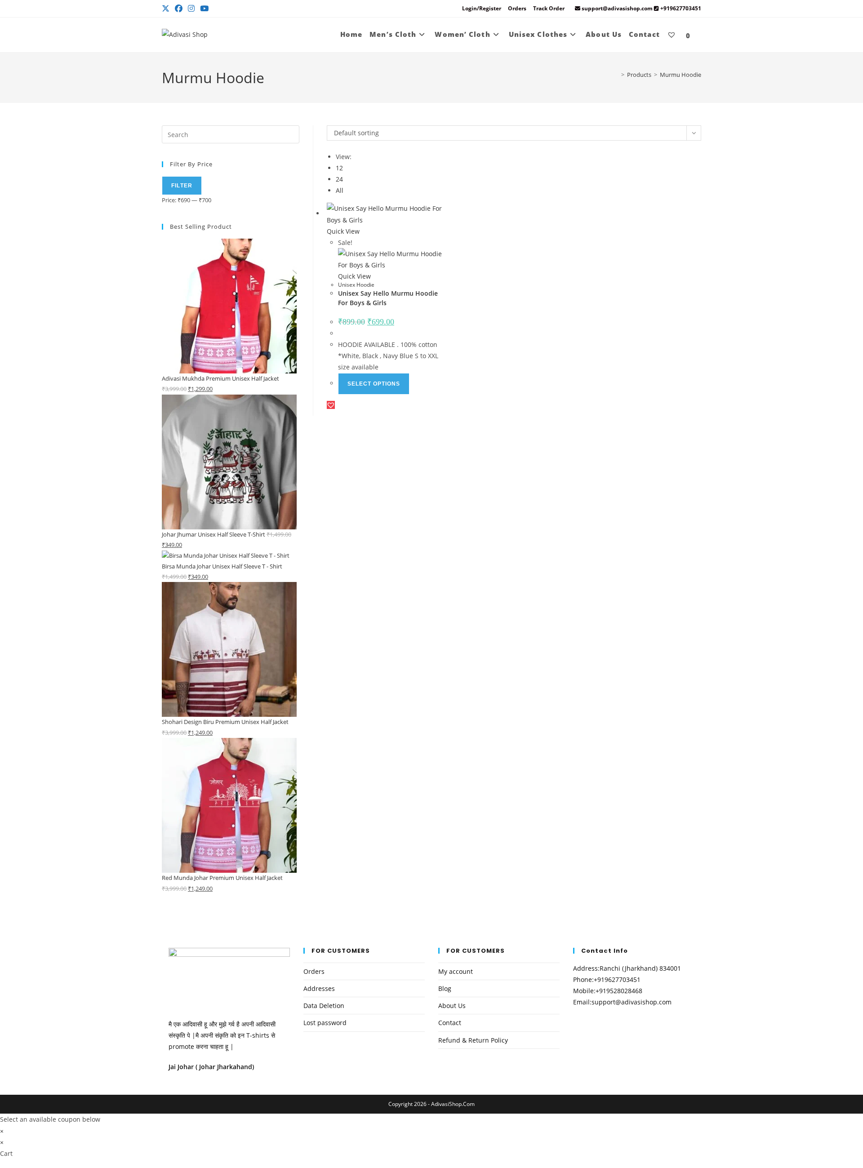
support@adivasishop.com (632, 1002)
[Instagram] (191, 8)
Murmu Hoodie (680, 75)
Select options (373, 384)
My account (455, 971)
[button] (331, 405)
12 (339, 168)
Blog (444, 988)
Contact (449, 1022)
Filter (181, 185)
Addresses (319, 988)
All (339, 190)
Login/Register (481, 8)
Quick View (343, 231)
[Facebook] (178, 8)
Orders (517, 8)
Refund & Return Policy (473, 1040)
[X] (167, 8)
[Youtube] (204, 8)
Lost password (325, 1022)
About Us (452, 1005)
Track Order (549, 8)
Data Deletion (323, 1005)
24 (339, 179)
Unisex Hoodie (356, 285)
